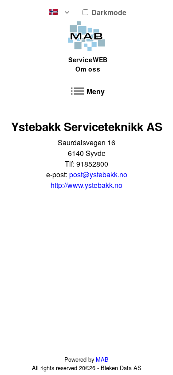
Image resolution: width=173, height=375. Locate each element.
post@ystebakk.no (98, 174)
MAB (102, 359)
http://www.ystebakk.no (86, 185)
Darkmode (108, 12)
